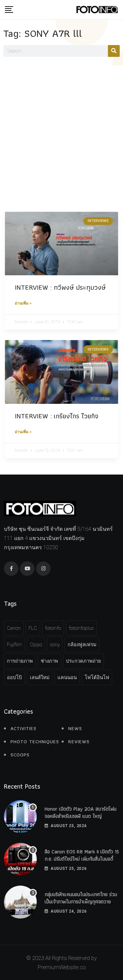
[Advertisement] (61, 130)
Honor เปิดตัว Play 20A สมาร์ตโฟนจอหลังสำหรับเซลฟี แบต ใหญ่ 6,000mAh (80, 816)
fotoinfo (53, 628)
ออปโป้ (14, 677)
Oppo (36, 645)
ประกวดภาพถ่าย (83, 661)
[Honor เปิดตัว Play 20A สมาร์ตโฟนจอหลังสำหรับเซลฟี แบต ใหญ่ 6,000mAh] (20, 816)
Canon (14, 628)
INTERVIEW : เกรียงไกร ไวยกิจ (56, 415)
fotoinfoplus (81, 628)
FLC (33, 628)
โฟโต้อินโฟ (97, 677)
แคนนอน (67, 677)
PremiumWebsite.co (62, 967)
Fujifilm (14, 645)
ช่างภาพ (49, 661)
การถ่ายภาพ (20, 661)
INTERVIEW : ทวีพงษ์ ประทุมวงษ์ (60, 287)
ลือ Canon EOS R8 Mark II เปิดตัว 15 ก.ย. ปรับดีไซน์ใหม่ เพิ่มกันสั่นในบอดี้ (82, 855)
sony (55, 645)
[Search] (114, 51)
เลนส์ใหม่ (40, 677)
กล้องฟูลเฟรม (82, 645)
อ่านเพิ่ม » (23, 303)
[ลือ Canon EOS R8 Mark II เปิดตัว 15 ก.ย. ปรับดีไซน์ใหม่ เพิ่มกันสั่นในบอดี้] (20, 859)
